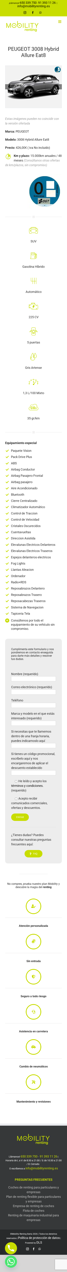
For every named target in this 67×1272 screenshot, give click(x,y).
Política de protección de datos (39, 1238)
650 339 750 (28, 2)
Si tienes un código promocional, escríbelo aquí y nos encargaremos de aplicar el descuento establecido (33, 761)
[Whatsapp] (11, 1262)
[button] (7, 86)
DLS (39, 1242)
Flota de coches (33, 1210)
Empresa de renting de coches (33, 1206)
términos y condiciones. (27, 786)
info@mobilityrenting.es (33, 6)
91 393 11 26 (47, 2)
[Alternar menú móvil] (60, 21)
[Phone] (11, 1248)
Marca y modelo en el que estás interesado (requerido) (32, 716)
